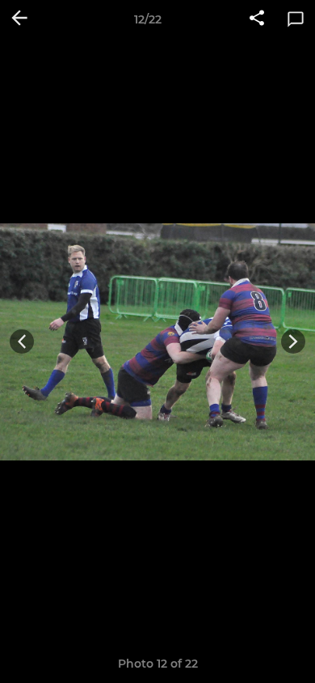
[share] (257, 19)
